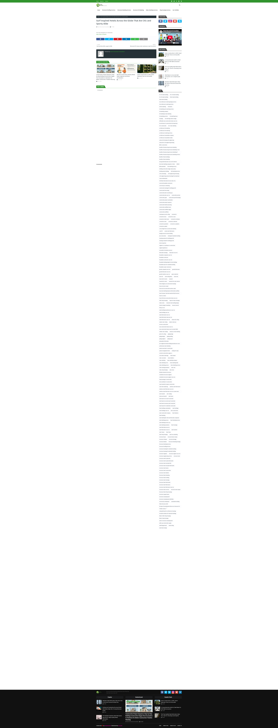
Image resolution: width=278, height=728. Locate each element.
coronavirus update (163, 226)
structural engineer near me (174, 453)
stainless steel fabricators (175, 386)
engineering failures (163, 247)
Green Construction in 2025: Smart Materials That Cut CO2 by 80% (145, 75)
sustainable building (175, 501)
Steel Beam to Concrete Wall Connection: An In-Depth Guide (172, 75)
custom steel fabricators (169, 231)
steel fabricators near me (164, 429)
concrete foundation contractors (165, 183)
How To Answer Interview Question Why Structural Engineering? (169, 293)
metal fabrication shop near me (165, 317)
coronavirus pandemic (163, 223)
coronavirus (174, 214)
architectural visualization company (166, 135)
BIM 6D (178, 164)
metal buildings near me (164, 312)
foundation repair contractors (165, 267)
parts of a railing (162, 334)
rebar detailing (162, 360)
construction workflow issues (165, 207)
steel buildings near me (164, 410)
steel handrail (174, 429)
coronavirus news (162, 221)
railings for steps (175, 350)
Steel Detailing (162, 415)
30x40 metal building (174, 97)
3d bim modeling (162, 106)
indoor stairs (161, 302)
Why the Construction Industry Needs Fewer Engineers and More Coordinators (126, 76)
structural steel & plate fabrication (166, 460)
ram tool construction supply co (165, 353)
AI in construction (162, 125)
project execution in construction (165, 348)
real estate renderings (163, 355)
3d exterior (170, 106)
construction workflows (164, 211)
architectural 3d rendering (164, 130)
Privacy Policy (173, 725)
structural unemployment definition (166, 499)
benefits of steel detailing (164, 159)
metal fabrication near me (164, 314)
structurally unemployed (164, 501)
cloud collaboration (163, 178)
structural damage (172, 439)
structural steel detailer (164, 472)
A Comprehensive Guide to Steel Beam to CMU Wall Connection (172, 60)
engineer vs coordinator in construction (167, 245)
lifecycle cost (162, 307)
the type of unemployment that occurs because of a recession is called (169, 506)
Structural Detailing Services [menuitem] (124, 10)
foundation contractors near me (165, 259)
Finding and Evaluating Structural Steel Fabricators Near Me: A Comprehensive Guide (112, 709)
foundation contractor (163, 257)
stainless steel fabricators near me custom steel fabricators (169, 392)
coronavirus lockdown (175, 219)
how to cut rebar (162, 295)
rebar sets (173, 367)
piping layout (170, 338)
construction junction (176, 195)
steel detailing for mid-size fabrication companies (169, 417)
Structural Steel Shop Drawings (165, 492)
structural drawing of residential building (167, 451)
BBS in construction (163, 144)
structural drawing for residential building (167, 448)
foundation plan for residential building (167, 264)
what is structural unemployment (166, 520)
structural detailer (163, 441)
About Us (102, 1)
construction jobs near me (164, 195)
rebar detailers (171, 357)
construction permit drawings (175, 197)
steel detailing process (163, 420)
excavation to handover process (165, 250)
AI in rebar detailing (172, 125)
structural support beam (164, 494)
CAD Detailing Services (175, 171)
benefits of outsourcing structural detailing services (169, 154)
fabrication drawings (163, 252)
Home (97, 1)
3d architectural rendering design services (167, 101)
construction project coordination (166, 200)
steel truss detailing (174, 434)
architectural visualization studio (165, 137)
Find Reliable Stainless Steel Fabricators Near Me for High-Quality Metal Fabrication (112, 717)
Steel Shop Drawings (163, 434)
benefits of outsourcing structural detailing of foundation (168, 152)
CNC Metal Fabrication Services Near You (167, 180)
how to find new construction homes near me (168, 298)
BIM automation (162, 166)
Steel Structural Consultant (103, 26)
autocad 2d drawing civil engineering (166, 140)
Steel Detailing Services (175, 420)
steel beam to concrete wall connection (167, 401)
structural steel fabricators (164, 484)
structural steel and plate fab (165, 463)
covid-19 (161, 231)
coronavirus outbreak (172, 221)
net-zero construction (163, 324)
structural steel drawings (164, 480)
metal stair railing (175, 319)
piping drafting (170, 336)
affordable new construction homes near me (168, 121)
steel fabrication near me (164, 427)
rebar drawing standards (164, 367)
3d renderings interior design (170, 118)
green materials (175, 274)
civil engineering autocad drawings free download (169, 176)
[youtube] (175, 21)
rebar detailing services (175, 365)
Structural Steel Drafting (164, 477)
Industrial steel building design (172, 302)
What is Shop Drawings (163, 518)
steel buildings (175, 408)
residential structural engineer (165, 374)
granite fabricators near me (164, 271)
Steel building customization (165, 408)
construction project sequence (165, 202)
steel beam (171, 396)
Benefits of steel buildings (164, 156)
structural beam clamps (172, 436)
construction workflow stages (165, 209)
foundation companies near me (165, 255)
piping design (170, 334)
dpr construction (162, 235)
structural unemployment (164, 496)
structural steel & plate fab (164, 458)
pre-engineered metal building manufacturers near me (169, 344)
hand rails (176, 276)
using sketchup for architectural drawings (167, 511)
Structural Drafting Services (164, 446)
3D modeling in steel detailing (165, 113)
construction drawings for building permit (167, 188)
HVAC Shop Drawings (163, 300)
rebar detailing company (172, 360)
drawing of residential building (174, 235)
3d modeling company (163, 111)
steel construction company (164, 413)
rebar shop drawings (163, 369)
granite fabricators (176, 269)
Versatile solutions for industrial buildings (167, 513)
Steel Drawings (174, 425)
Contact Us (179, 725)
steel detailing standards (164, 425)
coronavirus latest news (164, 219)
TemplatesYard (108, 725)
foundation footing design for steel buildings (168, 262)
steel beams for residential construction (167, 405)
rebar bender (173, 355)
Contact (106, 1)
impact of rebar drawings (175, 300)
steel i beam (161, 432)
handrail (171, 279)
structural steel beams (163, 468)
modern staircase (172, 322)
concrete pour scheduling (164, 185)
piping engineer (162, 338)
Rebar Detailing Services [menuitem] (152, 10)
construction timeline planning (165, 204)
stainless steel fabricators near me (166, 389)
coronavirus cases (172, 216)
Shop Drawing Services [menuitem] (165, 10)
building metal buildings (164, 171)
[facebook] (172, 1)
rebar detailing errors (163, 362)
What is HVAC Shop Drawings (165, 515)
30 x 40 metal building (174, 94)
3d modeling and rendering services (166, 109)
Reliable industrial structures (165, 372)
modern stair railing (163, 322)
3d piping (161, 118)
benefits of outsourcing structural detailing (167, 147)
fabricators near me (173, 252)
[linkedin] (180, 692)
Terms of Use (165, 725)
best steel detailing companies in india (167, 164)
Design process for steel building (165, 233)
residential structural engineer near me (167, 377)
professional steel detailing (164, 346)
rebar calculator (162, 357)
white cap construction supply (165, 523)
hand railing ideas (168, 276)
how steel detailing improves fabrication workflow (169, 290)
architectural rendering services (165, 133)
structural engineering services (165, 456)
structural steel (177, 456)
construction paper (163, 197)
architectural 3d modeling (164, 128)
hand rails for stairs (163, 279)
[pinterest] (179, 1)
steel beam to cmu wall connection (166, 398)
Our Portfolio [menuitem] (176, 10)
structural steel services (164, 489)
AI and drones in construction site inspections (168, 123)
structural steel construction (165, 470)
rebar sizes (172, 369)
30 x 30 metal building (163, 94)
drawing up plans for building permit (166, 238)
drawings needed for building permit (166, 240)
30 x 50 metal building (163, 97)
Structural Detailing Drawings (174, 441)
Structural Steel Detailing (164, 475)
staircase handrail (163, 396)
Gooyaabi (120, 725)
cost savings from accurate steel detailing (167, 228)
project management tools (164, 350)
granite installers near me (164, 274)
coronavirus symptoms (174, 223)
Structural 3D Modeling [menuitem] (138, 10)
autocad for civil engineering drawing (166, 142)
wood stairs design (163, 527)
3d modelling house (174, 116)
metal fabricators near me (164, 319)
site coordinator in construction (165, 381)
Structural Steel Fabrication (164, 482)
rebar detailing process (164, 365)
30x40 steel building (163, 99)
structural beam (162, 436)
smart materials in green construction (166, 384)
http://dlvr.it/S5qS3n (101, 34)
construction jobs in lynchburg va (166, 192)
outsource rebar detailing (175, 331)
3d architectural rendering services (166, 104)
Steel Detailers (175, 413)
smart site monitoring (163, 386)
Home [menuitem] (98, 10)
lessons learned (175, 305)
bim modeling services (172, 166)
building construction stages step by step (167, 168)
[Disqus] (126, 144)
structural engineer (163, 453)
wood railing (171, 525)
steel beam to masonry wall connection (167, 403)
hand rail (161, 276)
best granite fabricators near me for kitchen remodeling (168, 162)
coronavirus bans (162, 216)
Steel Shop (168, 432)
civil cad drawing (162, 173)
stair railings (169, 393)
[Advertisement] (126, 184)
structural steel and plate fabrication (166, 465)
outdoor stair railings (163, 331)
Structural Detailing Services (165, 444)
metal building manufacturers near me (167, 310)
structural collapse (163, 439)
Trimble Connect (162, 508)
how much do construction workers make (167, 288)
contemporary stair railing (164, 214)
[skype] (181, 1)
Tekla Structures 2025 (163, 503)
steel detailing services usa (164, 422)
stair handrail (162, 393)
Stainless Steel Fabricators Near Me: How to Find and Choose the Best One (173, 83)
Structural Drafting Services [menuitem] (108, 10)
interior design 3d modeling (164, 305)
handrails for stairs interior (174, 281)
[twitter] (174, 1)
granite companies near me (164, 269)
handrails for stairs (163, 281)
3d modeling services (163, 116)
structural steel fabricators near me (166, 487)
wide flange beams (163, 525)
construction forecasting (164, 190)
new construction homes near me (166, 326)
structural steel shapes (175, 489)
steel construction (174, 410)
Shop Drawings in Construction (165, 379)
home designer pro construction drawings (167, 283)
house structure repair (163, 286)
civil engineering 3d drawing (173, 173)
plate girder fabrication (164, 341)
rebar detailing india (174, 362)
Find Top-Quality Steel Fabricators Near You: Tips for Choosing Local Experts (173, 68)
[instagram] (176, 1)
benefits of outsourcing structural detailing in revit (169, 149)
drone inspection (162, 243)
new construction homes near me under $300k (168, 329)
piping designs (162, 336)
